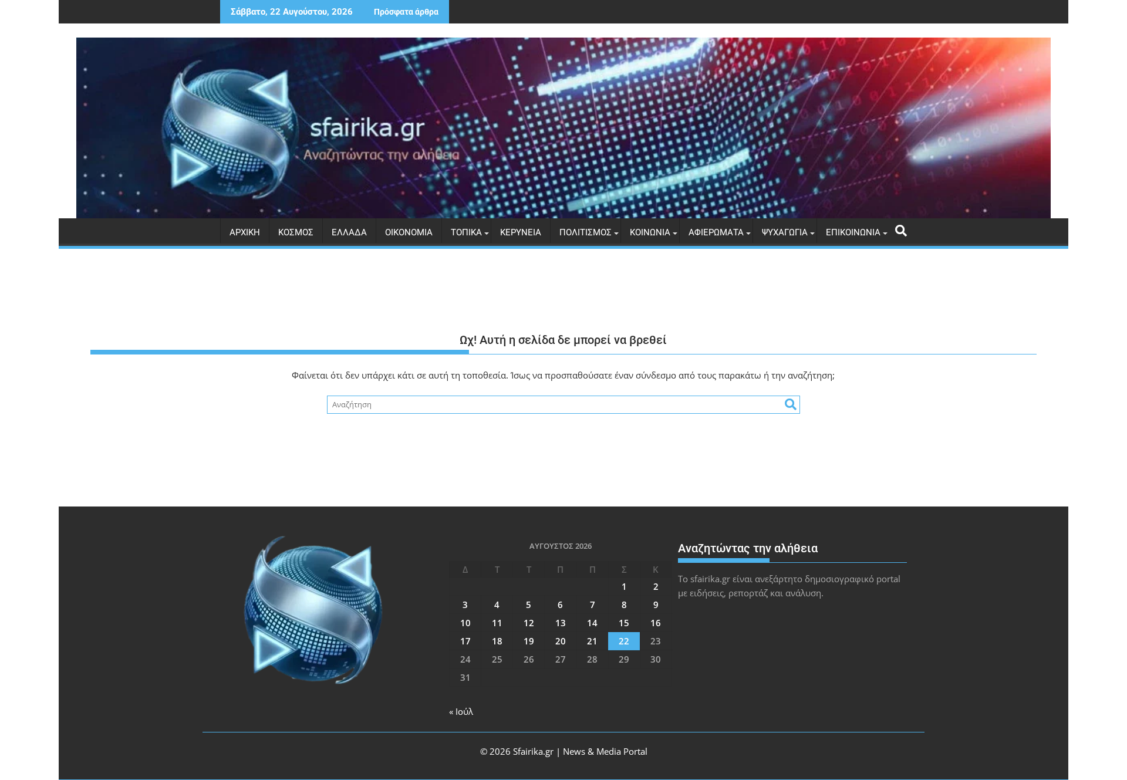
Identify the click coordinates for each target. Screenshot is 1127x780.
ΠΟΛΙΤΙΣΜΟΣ (585, 232)
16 (655, 623)
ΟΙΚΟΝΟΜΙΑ (409, 232)
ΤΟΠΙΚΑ (466, 232)
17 (465, 641)
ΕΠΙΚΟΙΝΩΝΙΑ (853, 232)
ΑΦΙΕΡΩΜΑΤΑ (716, 232)
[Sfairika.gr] (563, 128)
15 (624, 623)
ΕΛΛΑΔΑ (349, 232)
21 (592, 641)
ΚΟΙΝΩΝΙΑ (650, 232)
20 (560, 641)
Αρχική (245, 232)
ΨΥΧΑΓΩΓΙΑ (785, 232)
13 (560, 623)
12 (529, 623)
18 (497, 641)
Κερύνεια (520, 232)
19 (529, 641)
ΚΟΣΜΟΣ (295, 232)
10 (465, 623)
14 (592, 623)
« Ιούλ (461, 711)
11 (497, 623)
